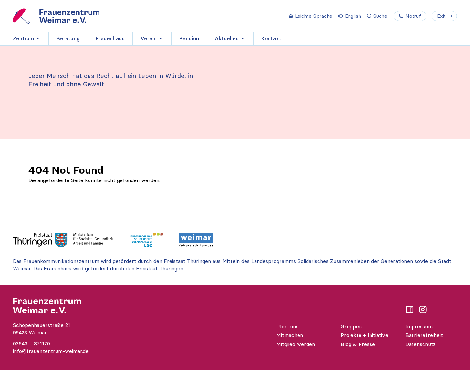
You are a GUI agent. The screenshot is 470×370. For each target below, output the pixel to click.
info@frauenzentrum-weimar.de (51, 351)
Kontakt (271, 38)
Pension (189, 38)
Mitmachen (289, 335)
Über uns (287, 326)
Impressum (419, 326)
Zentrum (23, 38)
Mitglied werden (295, 344)
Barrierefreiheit (424, 335)
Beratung (68, 38)
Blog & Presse (358, 344)
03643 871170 (31, 343)
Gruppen (351, 326)
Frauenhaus (110, 38)
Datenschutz (420, 344)
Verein (149, 38)
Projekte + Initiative (364, 335)
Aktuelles (227, 38)
